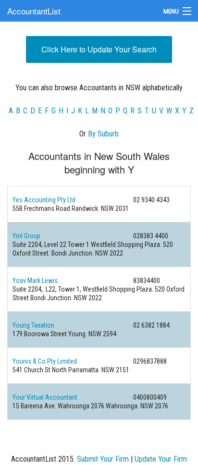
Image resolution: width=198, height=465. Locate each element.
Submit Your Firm (103, 459)
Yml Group (26, 236)
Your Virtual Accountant (44, 397)
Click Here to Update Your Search (99, 49)
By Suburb (103, 133)
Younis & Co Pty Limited (44, 361)
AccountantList (34, 11)
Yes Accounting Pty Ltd (43, 200)
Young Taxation (33, 325)
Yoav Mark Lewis (35, 280)
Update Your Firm (161, 459)
